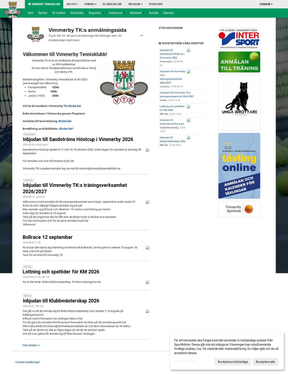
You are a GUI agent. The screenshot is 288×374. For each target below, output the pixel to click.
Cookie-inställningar (27, 362)
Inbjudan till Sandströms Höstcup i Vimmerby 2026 (78, 139)
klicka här (74, 106)
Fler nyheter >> (31, 345)
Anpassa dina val (185, 361)
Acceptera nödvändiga (233, 361)
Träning (89, 4)
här (72, 160)
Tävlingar (134, 4)
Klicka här (65, 121)
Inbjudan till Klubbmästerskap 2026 (61, 301)
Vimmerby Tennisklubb (45, 4)
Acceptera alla (265, 361)
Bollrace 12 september (48, 237)
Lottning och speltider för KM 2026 (61, 272)
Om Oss (70, 4)
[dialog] (227, 351)
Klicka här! (66, 128)
